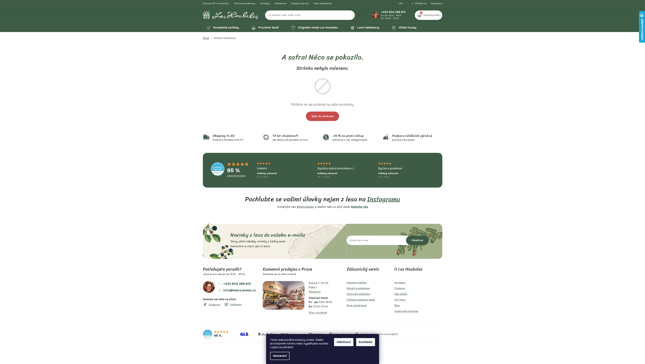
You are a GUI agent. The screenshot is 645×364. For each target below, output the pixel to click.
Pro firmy (399, 299)
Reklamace (280, 3)
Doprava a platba (356, 282)
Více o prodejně (318, 312)
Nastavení (280, 356)
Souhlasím (365, 342)
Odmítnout (344, 342)
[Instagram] (233, 304)
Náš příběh (400, 294)
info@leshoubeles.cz (239, 290)
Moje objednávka (323, 3)
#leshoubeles (305, 207)
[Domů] (206, 38)
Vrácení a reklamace (358, 288)
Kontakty (265, 3)
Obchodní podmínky (244, 3)
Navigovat (315, 291)
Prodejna (399, 288)
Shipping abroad (300, 3)
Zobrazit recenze (236, 175)
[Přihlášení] (419, 3)
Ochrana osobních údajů (361, 299)
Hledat (360, 15)
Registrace (436, 3)
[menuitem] (225, 27)
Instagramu (383, 199)
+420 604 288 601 (393, 12)
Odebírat (417, 240)
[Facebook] (211, 304)
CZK (400, 3)
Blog (397, 305)
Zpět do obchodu (322, 116)
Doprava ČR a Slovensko (216, 3)
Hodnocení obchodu (406, 311)
